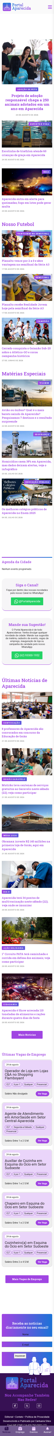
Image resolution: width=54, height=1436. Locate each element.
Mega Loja (10, 835)
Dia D (6, 891)
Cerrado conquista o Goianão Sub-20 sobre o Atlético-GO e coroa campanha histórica (26, 352)
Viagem (44, 383)
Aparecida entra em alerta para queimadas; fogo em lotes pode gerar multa (26, 202)
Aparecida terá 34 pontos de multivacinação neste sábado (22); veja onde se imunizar (25, 901)
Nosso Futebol (18, 224)
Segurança (42, 434)
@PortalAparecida (29, 601)
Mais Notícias (27, 1034)
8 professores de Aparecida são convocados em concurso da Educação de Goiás (22, 732)
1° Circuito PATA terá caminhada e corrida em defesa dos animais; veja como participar (26, 957)
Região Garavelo (14, 779)
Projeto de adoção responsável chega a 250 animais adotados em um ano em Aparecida (27, 102)
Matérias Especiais (24, 373)
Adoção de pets (27, 89)
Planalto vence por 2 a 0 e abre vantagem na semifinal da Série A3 (25, 262)
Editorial (9, 1416)
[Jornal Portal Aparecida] (17, 6)
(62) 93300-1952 (29, 655)
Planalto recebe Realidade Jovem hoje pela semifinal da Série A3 (24, 306)
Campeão (43, 321)
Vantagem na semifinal (33, 233)
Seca (46, 171)
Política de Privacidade (37, 1416)
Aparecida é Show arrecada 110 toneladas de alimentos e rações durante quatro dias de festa (23, 1014)
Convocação (11, 722)
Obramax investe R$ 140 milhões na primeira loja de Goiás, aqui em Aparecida (26, 845)
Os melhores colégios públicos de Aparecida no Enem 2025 (24, 511)
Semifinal (42, 277)
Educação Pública (37, 482)
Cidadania (10, 1004)
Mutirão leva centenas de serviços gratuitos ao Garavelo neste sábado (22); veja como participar (25, 788)
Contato (19, 1416)
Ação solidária (13, 948)
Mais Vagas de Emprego (27, 1279)
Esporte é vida (39, 124)
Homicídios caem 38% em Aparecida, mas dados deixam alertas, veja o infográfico (26, 465)
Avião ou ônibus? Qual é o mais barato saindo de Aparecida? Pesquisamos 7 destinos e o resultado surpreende (27, 415)
